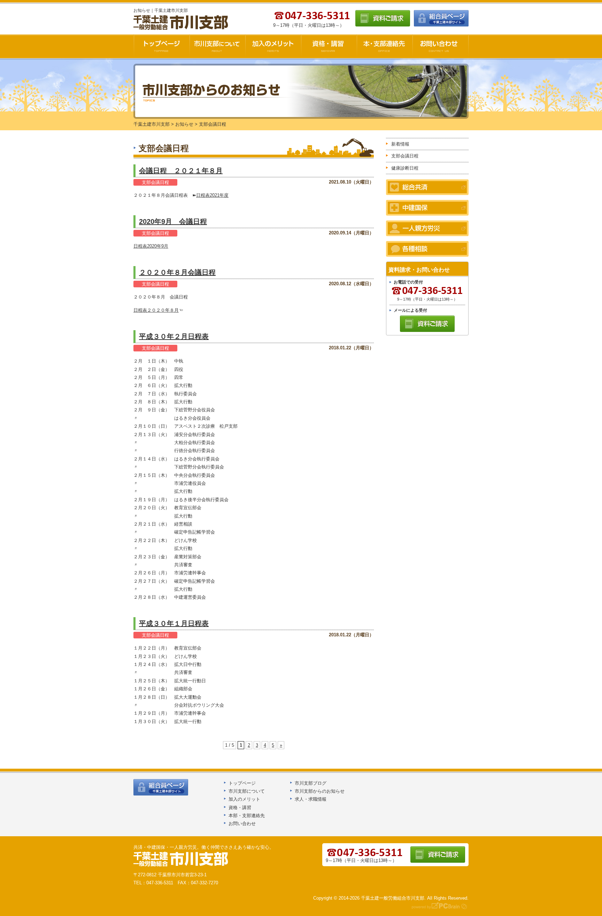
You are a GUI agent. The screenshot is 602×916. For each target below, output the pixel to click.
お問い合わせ (440, 46)
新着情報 (400, 144)
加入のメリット (273, 46)
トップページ (242, 783)
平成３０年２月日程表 (174, 336)
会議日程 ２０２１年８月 (181, 170)
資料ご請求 (382, 18)
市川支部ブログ (310, 783)
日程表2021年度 (212, 195)
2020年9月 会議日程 (173, 221)
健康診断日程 (404, 168)
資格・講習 (329, 46)
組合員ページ (441, 18)
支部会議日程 (155, 182)
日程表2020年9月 (150, 246)
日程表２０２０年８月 (156, 310)
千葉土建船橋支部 (181, 859)
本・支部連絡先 (384, 46)
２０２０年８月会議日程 (177, 272)
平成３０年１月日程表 (174, 623)
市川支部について (217, 46)
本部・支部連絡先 (247, 815)
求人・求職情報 (310, 799)
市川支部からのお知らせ (320, 791)
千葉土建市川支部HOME (161, 46)
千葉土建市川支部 (181, 23)
